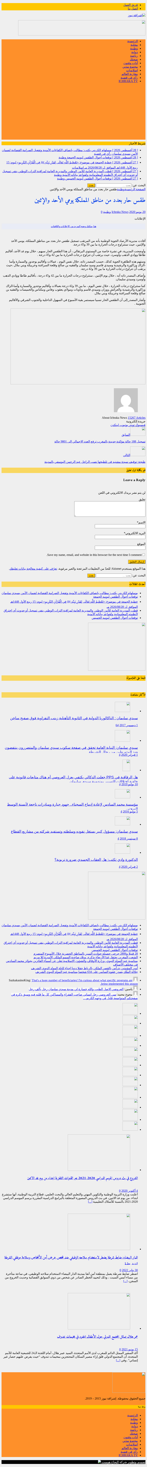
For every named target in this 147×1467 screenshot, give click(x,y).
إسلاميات (132, 70)
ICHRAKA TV (128, 81)
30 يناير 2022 (130, 1270)
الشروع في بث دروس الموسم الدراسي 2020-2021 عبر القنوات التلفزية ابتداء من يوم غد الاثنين (82, 1178)
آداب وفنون (130, 63)
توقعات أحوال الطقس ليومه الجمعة (115, 596)
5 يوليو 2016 (130, 811)
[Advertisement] (73, 113)
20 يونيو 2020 (137, 211)
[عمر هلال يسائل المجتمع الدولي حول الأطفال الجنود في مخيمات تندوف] (99, 1328)
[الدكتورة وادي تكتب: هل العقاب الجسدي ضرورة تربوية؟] (122, 852)
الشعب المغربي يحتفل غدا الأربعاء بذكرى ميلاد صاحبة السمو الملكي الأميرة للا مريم (85, 957)
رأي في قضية (129, 77)
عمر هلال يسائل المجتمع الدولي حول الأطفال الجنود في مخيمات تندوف (97, 1337)
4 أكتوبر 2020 (129, 1190)
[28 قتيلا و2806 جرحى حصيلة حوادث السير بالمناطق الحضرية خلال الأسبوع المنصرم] (130, 1065)
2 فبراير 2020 (129, 866)
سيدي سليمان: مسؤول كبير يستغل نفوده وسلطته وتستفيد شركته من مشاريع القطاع (74, 831)
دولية (134, 52)
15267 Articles (136, 417)
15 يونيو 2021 (130, 1349)
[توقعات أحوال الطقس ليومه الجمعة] (130, 1023)
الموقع (141, 544)
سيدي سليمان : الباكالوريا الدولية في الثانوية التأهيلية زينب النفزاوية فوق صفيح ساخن (74, 718)
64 (117, 725)
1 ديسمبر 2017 (128, 725)
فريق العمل (130, 5)
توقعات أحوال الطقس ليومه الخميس (115, 617)
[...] (90, 1201)
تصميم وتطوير (136, 1462)
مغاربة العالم (130, 74)
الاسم (141, 522)
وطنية (134, 48)
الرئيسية (132, 41)
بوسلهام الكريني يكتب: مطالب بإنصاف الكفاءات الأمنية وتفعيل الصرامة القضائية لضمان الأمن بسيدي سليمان (70, 593)
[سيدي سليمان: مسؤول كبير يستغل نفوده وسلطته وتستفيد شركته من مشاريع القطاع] (122, 824)
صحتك (134, 59)
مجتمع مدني (130, 66)
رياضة (134, 55)
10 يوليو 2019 (129, 784)
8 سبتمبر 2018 (129, 838)
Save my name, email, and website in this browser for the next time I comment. (94, 554)
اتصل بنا (133, 8)
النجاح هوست (110, 1462)
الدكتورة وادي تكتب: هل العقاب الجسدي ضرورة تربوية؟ (96, 860)
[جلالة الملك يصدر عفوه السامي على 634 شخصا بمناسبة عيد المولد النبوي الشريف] (130, 1107)
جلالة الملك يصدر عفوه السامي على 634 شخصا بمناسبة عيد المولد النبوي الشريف (86, 971)
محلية (134, 44)
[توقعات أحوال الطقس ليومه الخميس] (130, 1055)
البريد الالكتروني (135, 533)
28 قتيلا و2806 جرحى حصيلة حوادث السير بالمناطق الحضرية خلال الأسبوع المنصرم (85, 953)
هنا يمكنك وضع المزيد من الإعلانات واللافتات (73, 226)
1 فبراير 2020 (129, 754)
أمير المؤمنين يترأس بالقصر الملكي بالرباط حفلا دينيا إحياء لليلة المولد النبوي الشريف (84, 968)
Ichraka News (120, 211)
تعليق (142, 499)
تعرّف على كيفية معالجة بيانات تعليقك (33, 568)
